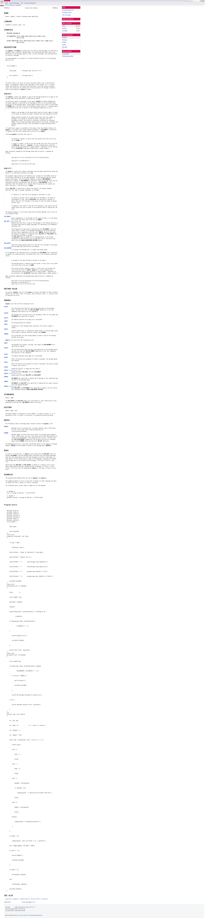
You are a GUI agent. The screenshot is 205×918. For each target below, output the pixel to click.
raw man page (66, 15)
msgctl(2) (44, 106)
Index (6, 3)
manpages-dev (11, 5)
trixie (6, 5)
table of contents (67, 19)
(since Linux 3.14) (12, 370)
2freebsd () (67, 56)
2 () (65, 54)
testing (64, 28)
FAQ (22, 3)
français (64, 40)
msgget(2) (15, 899)
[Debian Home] (2, 3)
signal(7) (23, 145)
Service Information (30, 3)
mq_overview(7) (35, 899)
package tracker (66, 12)
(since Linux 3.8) (12, 221)
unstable (64, 30)
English (64, 37)
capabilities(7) (25, 899)
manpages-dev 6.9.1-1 (30, 907)
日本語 (64, 42)
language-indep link (68, 10)
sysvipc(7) (44, 899)
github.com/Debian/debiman (21, 915)
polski (64, 44)
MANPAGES (7, 0)
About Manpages (14, 3)
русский (64, 47)
